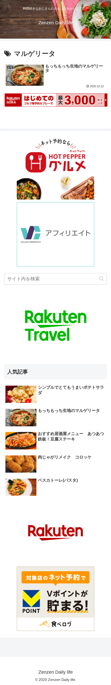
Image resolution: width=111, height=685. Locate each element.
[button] (101, 279)
